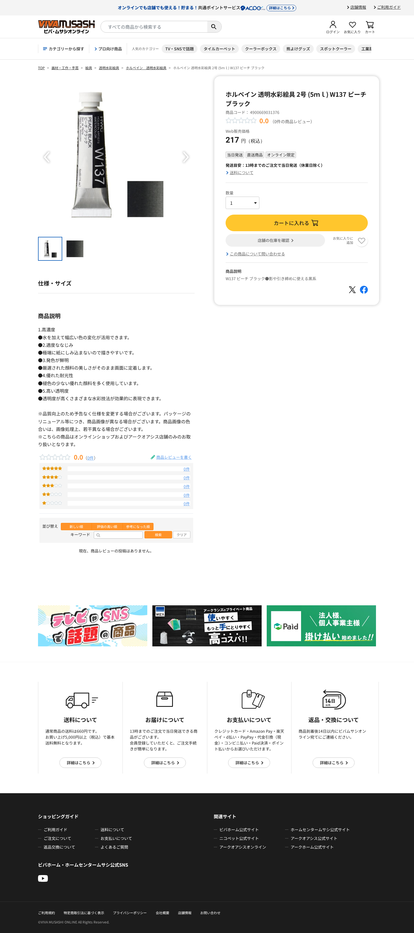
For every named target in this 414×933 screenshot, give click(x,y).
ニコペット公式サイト (239, 838)
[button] (333, 27)
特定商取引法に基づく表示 (84, 912)
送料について (241, 172)
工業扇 (367, 48)
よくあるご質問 (114, 847)
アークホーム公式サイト (312, 847)
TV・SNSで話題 (179, 48)
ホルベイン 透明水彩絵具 (146, 67)
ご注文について (57, 838)
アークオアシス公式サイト (314, 838)
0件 (90, 458)
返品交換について (59, 847)
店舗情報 (358, 7)
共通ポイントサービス (204, 7)
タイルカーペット (219, 48)
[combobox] (154, 26)
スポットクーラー (335, 48)
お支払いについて (116, 838)
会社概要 (162, 912)
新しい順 (76, 526)
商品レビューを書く (174, 457)
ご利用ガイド (389, 7)
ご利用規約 (46, 912)
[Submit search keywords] (214, 26)
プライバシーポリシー (130, 912)
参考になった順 (138, 526)
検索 (158, 534)
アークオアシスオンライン (242, 847)
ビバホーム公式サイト (239, 829)
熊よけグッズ (298, 48)
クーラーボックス (261, 48)
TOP (41, 67)
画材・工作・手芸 (65, 67)
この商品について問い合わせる (257, 254)
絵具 (88, 67)
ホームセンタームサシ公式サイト (320, 829)
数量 (229, 192)
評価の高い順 (107, 526)
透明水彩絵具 (109, 67)
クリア (182, 534)
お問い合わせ (210, 912)
